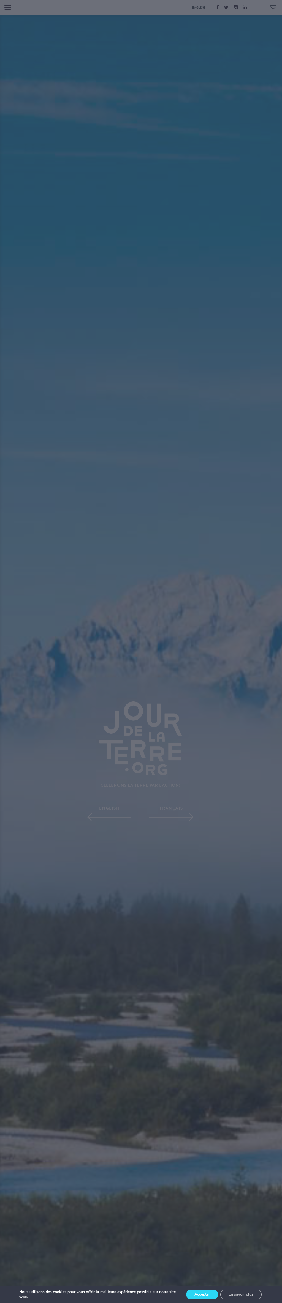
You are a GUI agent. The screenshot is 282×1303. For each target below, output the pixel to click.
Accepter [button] (202, 1294)
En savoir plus (241, 1294)
